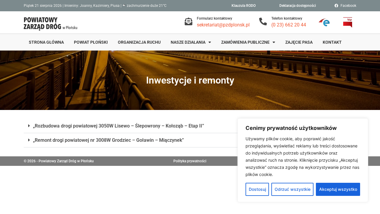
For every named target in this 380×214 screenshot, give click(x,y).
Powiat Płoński (91, 42)
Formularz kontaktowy (214, 18)
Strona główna (46, 42)
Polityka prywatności (189, 161)
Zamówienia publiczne (245, 42)
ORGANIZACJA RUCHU (139, 42)
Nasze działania (188, 42)
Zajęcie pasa (299, 42)
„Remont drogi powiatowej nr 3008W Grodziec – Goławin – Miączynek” (108, 140)
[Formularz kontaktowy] (188, 21)
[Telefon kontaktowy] (263, 21)
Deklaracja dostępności (297, 6)
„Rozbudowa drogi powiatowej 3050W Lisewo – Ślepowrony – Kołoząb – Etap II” (118, 126)
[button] (190, 126)
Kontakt (332, 42)
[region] (303, 160)
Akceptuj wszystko (338, 189)
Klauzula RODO (244, 6)
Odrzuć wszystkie (293, 189)
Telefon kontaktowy (286, 18)
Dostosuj (257, 189)
